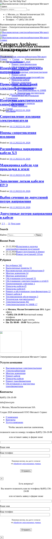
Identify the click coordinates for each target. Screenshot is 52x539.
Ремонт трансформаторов (24, 64)
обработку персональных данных (27, 463)
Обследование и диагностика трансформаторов (20, 385)
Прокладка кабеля (20, 80)
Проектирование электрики (20, 283)
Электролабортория (15, 370)
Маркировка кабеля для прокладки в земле (19, 167)
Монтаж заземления (17, 273)
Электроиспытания (17, 302)
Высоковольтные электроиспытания (29, 72)
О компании (12, 98)
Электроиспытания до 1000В (31, 90)
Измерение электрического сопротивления (21, 102)
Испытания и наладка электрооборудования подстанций (23, 247)
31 (9, 223)
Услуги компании (14, 422)
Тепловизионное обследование (22, 296)
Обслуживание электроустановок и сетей (27, 281)
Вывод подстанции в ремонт (30, 251)
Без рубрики (14, 265)
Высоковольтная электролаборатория (25, 270)
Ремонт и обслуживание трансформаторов (28, 291)
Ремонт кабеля (19, 74)
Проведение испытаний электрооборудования (18, 86)
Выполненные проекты (19, 268)
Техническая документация (30, 93)
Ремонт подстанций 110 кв (29, 254)
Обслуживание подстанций (21, 278)
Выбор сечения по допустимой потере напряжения (24, 199)
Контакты (10, 419)
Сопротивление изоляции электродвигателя (20, 118)
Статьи (9, 108)
